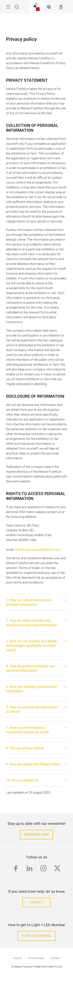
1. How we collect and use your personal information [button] (29, 602)
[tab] (36, 602)
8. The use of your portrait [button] (25, 748)
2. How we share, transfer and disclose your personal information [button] (31, 623)
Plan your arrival (36, 936)
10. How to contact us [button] (22, 780)
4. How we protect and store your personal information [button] (30, 668)
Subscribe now (36, 834)
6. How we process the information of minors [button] (32, 709)
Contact (55, 958)
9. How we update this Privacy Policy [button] (33, 764)
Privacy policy (36, 958)
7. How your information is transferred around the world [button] (27, 730)
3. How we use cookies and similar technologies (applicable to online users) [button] (31, 645)
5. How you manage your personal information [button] (31, 689)
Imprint (17, 958)
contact (36, 902)
